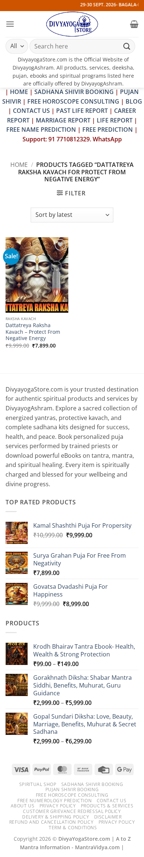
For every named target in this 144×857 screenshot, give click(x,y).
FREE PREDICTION (107, 129)
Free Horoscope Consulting (72, 795)
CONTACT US (31, 111)
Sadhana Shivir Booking (92, 784)
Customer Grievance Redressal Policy (72, 811)
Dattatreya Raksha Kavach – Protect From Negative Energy (33, 332)
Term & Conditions (73, 827)
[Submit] (127, 46)
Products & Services (107, 806)
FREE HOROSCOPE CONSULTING (73, 101)
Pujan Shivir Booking (72, 789)
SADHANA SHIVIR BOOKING (74, 92)
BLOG (134, 101)
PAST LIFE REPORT (82, 111)
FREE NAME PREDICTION (41, 129)
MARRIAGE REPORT (63, 120)
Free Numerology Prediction (54, 800)
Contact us (112, 800)
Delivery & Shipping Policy (55, 817)
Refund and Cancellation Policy (51, 822)
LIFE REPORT (115, 120)
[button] (10, 24)
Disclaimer (108, 817)
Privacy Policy (58, 806)
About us (23, 806)
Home (19, 165)
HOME (19, 92)
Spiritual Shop (37, 784)
